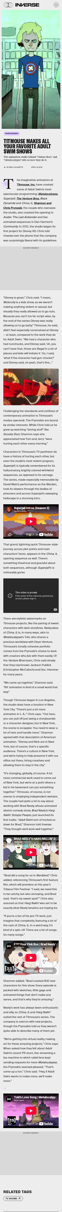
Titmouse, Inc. (26, 184)
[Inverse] (27, 5)
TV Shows (11, 1198)
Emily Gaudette (16, 167)
